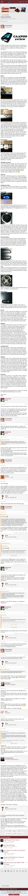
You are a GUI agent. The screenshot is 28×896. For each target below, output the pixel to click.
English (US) (14, 889)
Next (14, 830)
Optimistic (5, 858)
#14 (26, 655)
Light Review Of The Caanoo (12, 840)
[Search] (26, 1)
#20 (26, 812)
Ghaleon (5, 853)
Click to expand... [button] (14, 555)
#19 (26, 763)
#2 (26, 404)
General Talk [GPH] (11, 841)
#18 (26, 728)
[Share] (25, 31)
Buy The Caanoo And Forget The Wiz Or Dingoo (14, 863)
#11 (26, 588)
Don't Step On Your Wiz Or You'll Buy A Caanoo (14, 851)
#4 (26, 437)
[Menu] (2, 1)
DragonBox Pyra (5, 889)
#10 (26, 572)
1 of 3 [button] (10, 830)
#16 (26, 688)
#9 (26, 541)
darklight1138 (6, 846)
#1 (26, 30)
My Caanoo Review (9, 845)
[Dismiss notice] (26, 6)
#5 (26, 465)
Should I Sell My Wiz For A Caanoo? (14, 857)
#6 (26, 481)
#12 (26, 612)
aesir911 (5, 841)
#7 (26, 501)
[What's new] (24, 1)
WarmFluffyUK (5, 18)
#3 (26, 424)
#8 (26, 512)
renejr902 (5, 865)
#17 (26, 716)
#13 (26, 641)
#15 (26, 666)
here (4, 646)
